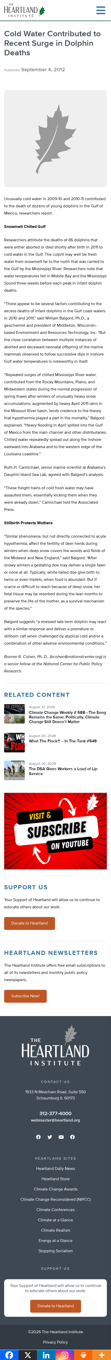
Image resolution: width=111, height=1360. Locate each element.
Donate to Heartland (29, 923)
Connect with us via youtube (61, 1137)
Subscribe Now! (25, 996)
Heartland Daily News (55, 1169)
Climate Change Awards (55, 1189)
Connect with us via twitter (50, 1137)
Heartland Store (56, 1179)
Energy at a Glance (56, 1241)
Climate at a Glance (55, 1220)
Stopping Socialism (55, 1251)
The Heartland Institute (25, 10)
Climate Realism (55, 1231)
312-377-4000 (55, 1113)
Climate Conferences (55, 1210)
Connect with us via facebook (38, 1137)
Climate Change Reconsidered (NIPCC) (55, 1200)
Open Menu (100, 10)
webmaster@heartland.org (55, 1120)
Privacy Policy (55, 1342)
